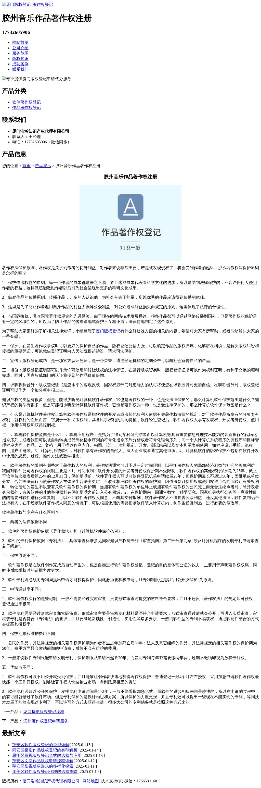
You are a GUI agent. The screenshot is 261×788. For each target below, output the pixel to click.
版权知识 (20, 58)
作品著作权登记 (26, 107)
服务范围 (20, 53)
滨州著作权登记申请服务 (45, 721)
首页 (26, 166)
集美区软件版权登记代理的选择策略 (44, 771)
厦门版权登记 (108, 331)
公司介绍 (20, 48)
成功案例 (20, 64)
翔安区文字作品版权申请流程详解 (42, 761)
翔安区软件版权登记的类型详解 (40, 745)
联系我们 (20, 69)
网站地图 (91, 781)
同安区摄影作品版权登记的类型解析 (44, 750)
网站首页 (20, 42)
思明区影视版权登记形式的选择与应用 (47, 755)
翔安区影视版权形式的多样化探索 (42, 766)
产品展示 (43, 166)
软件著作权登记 (26, 102)
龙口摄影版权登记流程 (43, 711)
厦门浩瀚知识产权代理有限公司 (51, 781)
